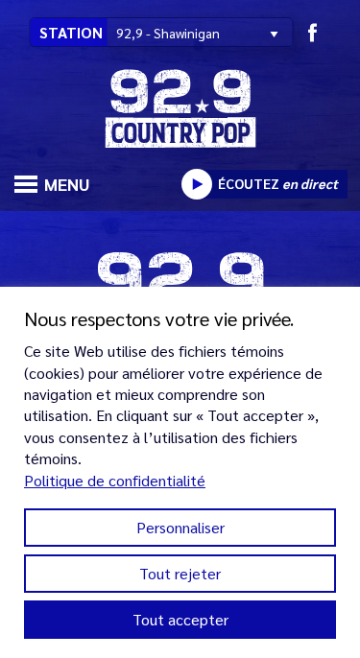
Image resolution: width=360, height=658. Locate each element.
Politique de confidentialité (114, 480)
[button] (22, 182)
